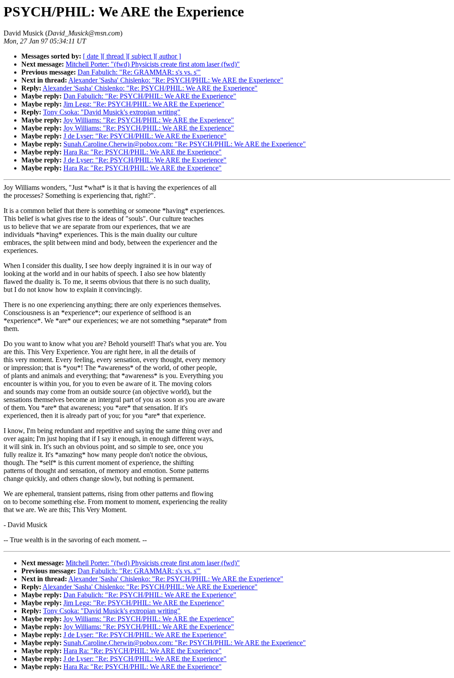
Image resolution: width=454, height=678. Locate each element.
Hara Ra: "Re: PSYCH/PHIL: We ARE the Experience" (142, 152)
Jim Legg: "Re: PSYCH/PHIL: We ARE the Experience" (143, 104)
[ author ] (168, 56)
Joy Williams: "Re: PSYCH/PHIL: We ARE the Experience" (148, 120)
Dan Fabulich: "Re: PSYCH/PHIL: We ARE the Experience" (149, 96)
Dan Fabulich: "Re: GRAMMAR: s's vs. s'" (139, 72)
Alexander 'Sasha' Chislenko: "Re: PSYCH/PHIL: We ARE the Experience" (175, 80)
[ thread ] (115, 56)
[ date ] (92, 56)
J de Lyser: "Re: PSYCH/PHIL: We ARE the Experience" (145, 136)
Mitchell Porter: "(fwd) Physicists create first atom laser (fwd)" (153, 64)
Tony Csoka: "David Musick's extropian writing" (111, 112)
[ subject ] (141, 56)
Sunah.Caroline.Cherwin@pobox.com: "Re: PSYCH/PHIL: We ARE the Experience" (184, 144)
